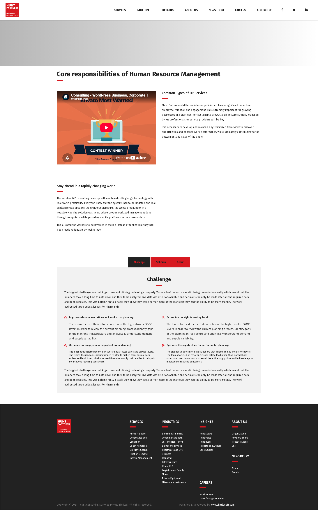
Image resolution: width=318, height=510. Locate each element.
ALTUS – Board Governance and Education (138, 437)
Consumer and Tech (172, 437)
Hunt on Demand (139, 454)
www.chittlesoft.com (222, 504)
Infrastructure (169, 462)
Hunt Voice (205, 437)
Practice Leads (240, 441)
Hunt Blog (205, 441)
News (235, 468)
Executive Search (139, 449)
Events (235, 472)
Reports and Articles (210, 445)
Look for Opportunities (212, 498)
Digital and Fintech (172, 445)
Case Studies (206, 449)
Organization (239, 433)
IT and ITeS (168, 466)
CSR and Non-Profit (172, 441)
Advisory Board (240, 437)
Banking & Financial (172, 433)
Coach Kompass (138, 445)
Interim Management (141, 458)
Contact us (264, 10)
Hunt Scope (206, 433)
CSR (234, 445)
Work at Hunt (207, 494)
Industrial (167, 458)
